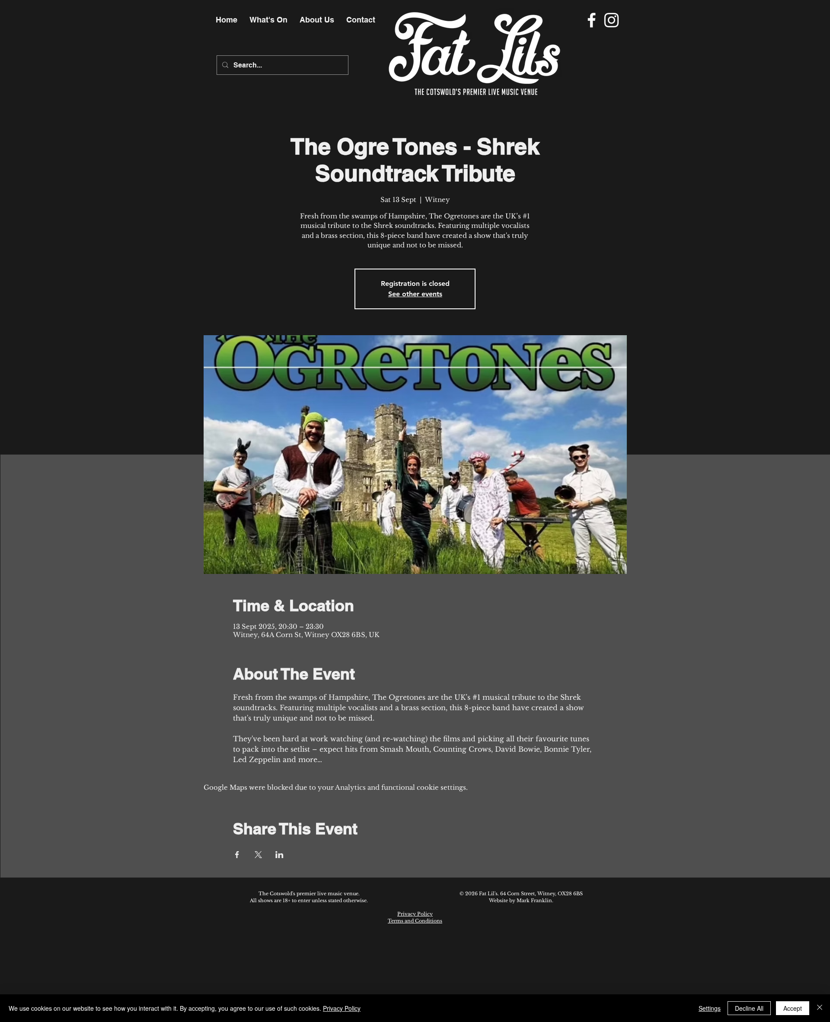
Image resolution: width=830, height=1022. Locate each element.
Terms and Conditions (415, 921)
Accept (792, 1008)
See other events (415, 294)
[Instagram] (611, 20)
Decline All (749, 1008)
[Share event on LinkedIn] (279, 854)
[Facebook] (591, 20)
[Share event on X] (258, 854)
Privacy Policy (415, 914)
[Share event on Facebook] (237, 854)
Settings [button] (710, 1008)
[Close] (819, 1008)
